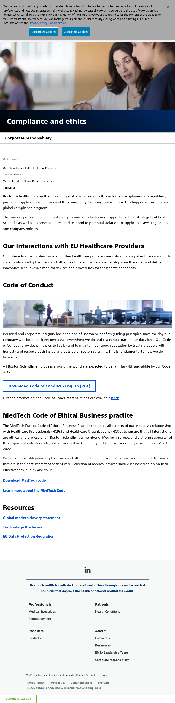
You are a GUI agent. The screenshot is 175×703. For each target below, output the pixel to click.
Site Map (103, 682)
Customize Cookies (18, 698)
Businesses (103, 645)
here (115, 398)
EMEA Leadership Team (111, 652)
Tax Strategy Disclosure (22, 527)
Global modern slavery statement (31, 518)
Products (35, 638)
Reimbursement (40, 619)
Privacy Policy (35, 682)
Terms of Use (57, 682)
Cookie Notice (57, 23)
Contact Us (102, 638)
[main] (87, 276)
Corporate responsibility (28, 138)
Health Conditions (107, 611)
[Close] (168, 7)
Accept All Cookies (76, 32)
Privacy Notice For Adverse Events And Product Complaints (63, 688)
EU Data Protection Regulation (28, 536)
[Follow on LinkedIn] (87, 570)
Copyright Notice (81, 682)
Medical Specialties (42, 611)
